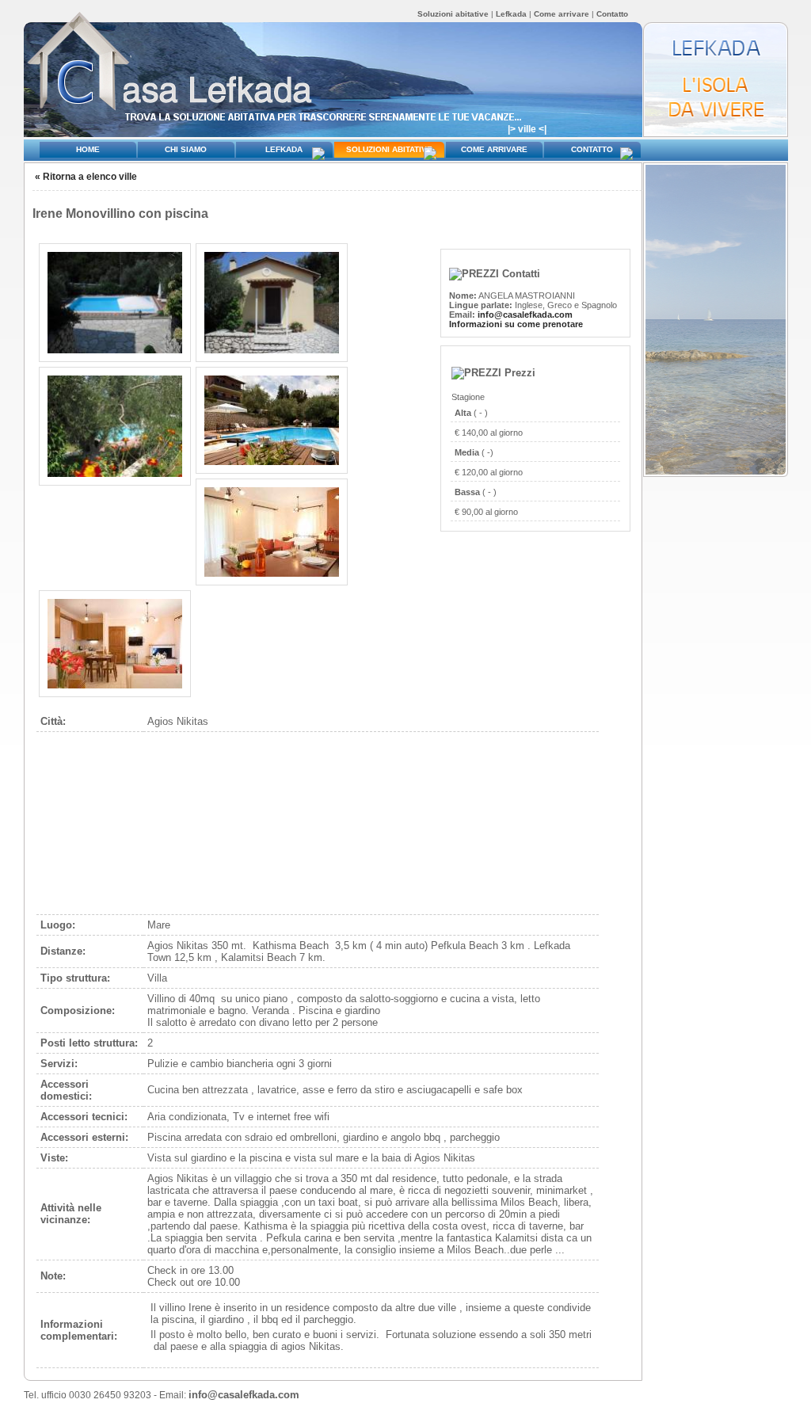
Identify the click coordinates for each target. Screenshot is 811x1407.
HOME (88, 149)
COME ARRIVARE (494, 149)
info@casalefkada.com (525, 314)
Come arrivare (561, 14)
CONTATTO (592, 149)
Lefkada (511, 14)
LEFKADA (284, 149)
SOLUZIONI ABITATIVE (389, 149)
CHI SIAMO (186, 149)
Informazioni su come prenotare (516, 324)
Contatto (612, 14)
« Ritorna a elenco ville (86, 176)
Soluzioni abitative (454, 14)
